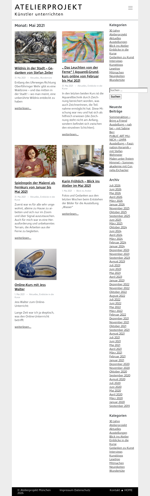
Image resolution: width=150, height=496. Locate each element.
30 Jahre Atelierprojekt (118, 33)
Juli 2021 (114, 337)
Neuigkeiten (117, 76)
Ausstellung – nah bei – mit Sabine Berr (120, 128)
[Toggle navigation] (130, 7)
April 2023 (115, 277)
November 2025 (119, 208)
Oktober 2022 (118, 292)
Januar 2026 (117, 205)
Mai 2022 (115, 307)
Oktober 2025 (118, 212)
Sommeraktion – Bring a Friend (119, 119)
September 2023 (119, 258)
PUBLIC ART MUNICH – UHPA (119, 138)
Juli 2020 (115, 383)
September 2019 (119, 406)
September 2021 (119, 330)
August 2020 (117, 379)
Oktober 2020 (118, 372)
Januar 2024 (117, 246)
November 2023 (119, 254)
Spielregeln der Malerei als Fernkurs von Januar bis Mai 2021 (35, 187)
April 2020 (115, 394)
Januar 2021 (116, 360)
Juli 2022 (114, 299)
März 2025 (116, 224)
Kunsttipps (116, 65)
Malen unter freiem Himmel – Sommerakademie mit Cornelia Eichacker (121, 164)
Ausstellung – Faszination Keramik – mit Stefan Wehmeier (121, 149)
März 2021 (115, 353)
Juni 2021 (115, 341)
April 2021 (115, 349)
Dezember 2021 (119, 318)
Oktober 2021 (117, 326)
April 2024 (115, 235)
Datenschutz (82, 490)
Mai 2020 (115, 391)
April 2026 (115, 197)
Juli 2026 (115, 186)
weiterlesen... (23, 108)
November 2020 (119, 368)
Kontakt (115, 490)
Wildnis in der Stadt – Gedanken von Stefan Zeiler (34, 70)
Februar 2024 (117, 243)
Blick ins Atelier (83, 190)
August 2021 (117, 334)
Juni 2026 (115, 189)
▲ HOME (127, 490)
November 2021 (119, 322)
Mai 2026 (115, 193)
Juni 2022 (115, 303)
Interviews (115, 61)
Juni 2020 (115, 387)
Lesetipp (114, 69)
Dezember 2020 (119, 364)
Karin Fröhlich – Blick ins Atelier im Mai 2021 (81, 183)
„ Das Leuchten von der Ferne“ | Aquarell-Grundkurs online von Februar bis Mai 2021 (80, 74)
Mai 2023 (115, 273)
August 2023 (117, 262)
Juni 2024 (115, 231)
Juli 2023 (114, 265)
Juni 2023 (115, 269)
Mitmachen (116, 72)
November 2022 (119, 288)
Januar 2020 (117, 402)
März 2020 (116, 398)
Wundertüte (46, 77)
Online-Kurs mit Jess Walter (30, 287)
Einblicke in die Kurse (119, 52)
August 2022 (117, 296)
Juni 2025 (115, 220)
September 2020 (119, 375)
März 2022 (116, 311)
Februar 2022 (117, 315)
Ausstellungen (118, 42)
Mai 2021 (114, 345)
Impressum (67, 490)
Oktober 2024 (118, 227)
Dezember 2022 (119, 284)
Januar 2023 (116, 280)
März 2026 (116, 201)
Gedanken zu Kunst (121, 57)
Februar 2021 (117, 356)
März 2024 (116, 239)
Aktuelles (34, 77)
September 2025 (119, 216)
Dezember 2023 (119, 250)
